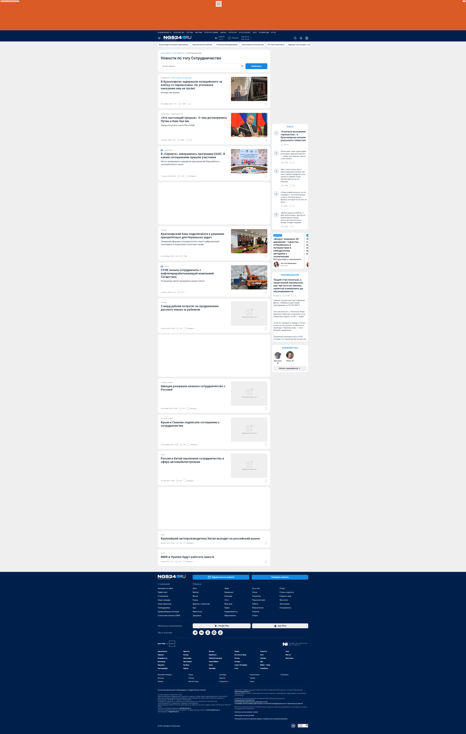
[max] (214, 632)
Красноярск (166, 53)
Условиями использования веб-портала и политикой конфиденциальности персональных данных (268, 703)
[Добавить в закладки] (265, 103)
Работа (255, 604)
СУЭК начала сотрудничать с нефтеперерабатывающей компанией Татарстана (187, 273)
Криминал (228, 592)
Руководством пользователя (244, 700)
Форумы (198, 32)
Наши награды (164, 600)
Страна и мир (285, 596)
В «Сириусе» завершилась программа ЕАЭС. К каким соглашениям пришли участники (193, 155)
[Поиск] (295, 38)
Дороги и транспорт (201, 604)
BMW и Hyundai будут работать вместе (187, 557)
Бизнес (196, 592)
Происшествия (258, 600)
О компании (163, 596)
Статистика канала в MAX (169, 615)
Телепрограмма (211, 32)
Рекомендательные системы (244, 715)
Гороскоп (232, 32)
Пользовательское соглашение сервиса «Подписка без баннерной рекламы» (261, 719)
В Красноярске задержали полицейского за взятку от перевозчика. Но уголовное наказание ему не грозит (191, 85)
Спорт (282, 588)
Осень (254, 592)
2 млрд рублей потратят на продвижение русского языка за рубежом (190, 307)
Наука (226, 608)
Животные (197, 612)
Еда (194, 608)
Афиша (223, 32)
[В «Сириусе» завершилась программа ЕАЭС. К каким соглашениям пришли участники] (249, 161)
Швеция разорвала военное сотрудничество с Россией (193, 388)
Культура (228, 596)
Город (195, 600)
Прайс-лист (163, 592)
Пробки (233, 38)
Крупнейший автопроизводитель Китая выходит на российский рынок (210, 538)
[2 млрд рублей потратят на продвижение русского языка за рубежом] (249, 313)
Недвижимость (165, 32)
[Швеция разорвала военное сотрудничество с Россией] (249, 393)
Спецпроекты (285, 608)
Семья (255, 615)
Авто (195, 588)
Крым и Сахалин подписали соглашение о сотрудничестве (190, 424)
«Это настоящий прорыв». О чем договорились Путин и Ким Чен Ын (194, 119)
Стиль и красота (287, 592)
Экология (284, 600)
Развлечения (257, 608)
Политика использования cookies (246, 712)
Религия (255, 612)
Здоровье (197, 615)
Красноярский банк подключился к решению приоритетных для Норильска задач (192, 235)
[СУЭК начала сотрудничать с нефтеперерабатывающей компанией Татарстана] (249, 277)
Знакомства (179, 32)
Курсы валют (245, 32)
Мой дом (228, 604)
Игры (273, 32)
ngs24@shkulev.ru (185, 708)
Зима (226, 588)
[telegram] (195, 632)
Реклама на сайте (165, 588)
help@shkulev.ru (173, 712)
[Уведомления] (301, 38)
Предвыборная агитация (168, 612)
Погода (189, 32)
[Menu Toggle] (159, 38)
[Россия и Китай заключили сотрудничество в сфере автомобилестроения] (249, 466)
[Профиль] (307, 38)
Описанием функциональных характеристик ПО (251, 702)
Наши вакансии (164, 604)
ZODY (255, 32)
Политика (256, 596)
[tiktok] (220, 632)
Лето (226, 600)
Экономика (284, 604)
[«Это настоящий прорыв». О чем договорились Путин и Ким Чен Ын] (249, 125)
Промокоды (264, 32)
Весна (195, 596)
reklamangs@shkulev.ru (242, 692)
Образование (230, 615)
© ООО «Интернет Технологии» (169, 726)
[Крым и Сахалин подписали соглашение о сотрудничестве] (249, 430)
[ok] (207, 632)
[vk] (201, 632)
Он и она (256, 588)
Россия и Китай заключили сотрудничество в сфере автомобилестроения (192, 460)
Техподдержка (164, 608)
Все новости (179, 53)
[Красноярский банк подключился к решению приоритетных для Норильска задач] (249, 241)
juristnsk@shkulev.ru (213, 710)
